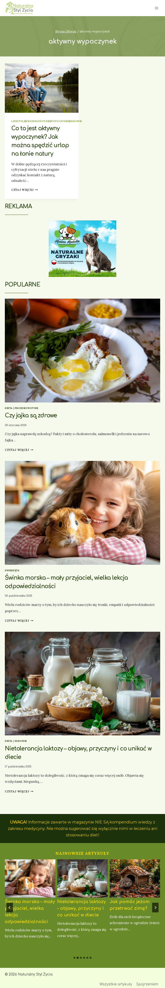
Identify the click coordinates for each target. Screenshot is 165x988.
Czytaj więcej (19, 450)
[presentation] (41, 88)
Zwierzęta (12, 570)
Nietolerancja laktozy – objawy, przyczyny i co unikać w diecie (81, 908)
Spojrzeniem (147, 984)
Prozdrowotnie (38, 121)
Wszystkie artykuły (116, 984)
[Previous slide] (9, 907)
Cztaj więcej (24, 190)
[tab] (74, 958)
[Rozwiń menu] (156, 8)
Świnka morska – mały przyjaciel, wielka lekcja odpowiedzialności (30, 911)
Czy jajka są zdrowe (31, 415)
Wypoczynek (60, 121)
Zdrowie (76, 121)
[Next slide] (155, 907)
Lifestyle (18, 121)
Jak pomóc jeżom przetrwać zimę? (130, 905)
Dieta (8, 408)
